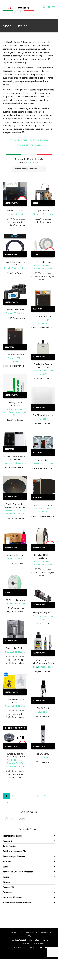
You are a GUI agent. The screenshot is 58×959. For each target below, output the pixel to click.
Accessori (7, 840)
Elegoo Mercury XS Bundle (15, 701)
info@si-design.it (40, 940)
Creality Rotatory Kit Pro (43, 612)
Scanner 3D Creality (15, 313)
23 (45, 796)
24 (29, 162)
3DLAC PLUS (43, 708)
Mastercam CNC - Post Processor (18, 871)
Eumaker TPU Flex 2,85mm (43, 556)
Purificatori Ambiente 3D (14, 851)
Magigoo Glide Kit (15, 555)
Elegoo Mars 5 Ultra (15, 648)
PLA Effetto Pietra (43, 261)
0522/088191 (20, 940)
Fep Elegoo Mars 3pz (43, 415)
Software (7, 892)
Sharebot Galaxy (43, 460)
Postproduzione (45, 666)
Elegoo (43, 418)
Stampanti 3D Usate (15, 214)
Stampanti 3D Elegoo (43, 214)
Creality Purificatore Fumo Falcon (43, 365)
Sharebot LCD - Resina (43, 463)
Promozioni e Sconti (43, 268)
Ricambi (6, 882)
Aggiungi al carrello (13, 203)
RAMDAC (43, 947)
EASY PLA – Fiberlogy (15, 600)
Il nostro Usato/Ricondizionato (17, 902)
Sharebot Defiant (43, 316)
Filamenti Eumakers (43, 265)
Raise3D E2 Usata (15, 210)
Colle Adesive (9, 846)
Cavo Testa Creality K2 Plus (15, 263)
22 (38, 796)
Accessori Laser (40, 370)
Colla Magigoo (15, 558)
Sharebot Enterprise (43, 505)
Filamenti (7, 861)
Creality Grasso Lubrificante (15, 404)
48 (34, 162)
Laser (5, 866)
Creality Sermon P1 (15, 309)
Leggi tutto (37, 309)
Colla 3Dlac (43, 711)
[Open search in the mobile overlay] (29, 819)
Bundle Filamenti (15, 760)
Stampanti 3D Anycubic (15, 463)
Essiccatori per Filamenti (14, 856)
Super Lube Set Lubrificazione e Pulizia (43, 662)
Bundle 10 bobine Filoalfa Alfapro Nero (15, 755)
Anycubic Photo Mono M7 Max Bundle (15, 458)
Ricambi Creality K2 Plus (15, 268)
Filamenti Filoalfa (15, 763)
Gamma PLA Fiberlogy (15, 603)
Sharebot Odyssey (15, 354)
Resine (6, 876)
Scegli (35, 203)
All (38, 162)
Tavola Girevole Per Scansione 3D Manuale (15, 505)
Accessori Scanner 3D (15, 510)
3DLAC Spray (43, 753)
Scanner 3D (8, 887)
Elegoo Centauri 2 (43, 210)
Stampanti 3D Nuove (12, 897)
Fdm (6, 409)
